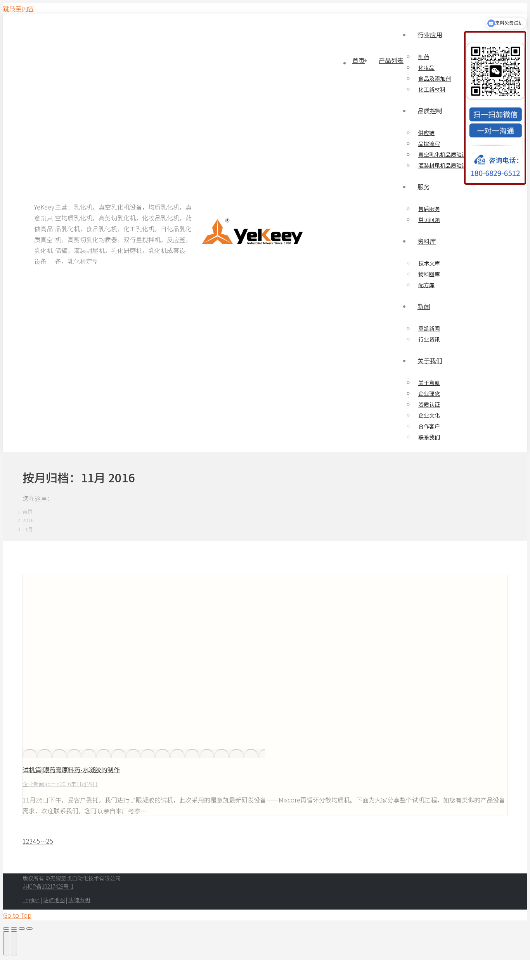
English (31, 900)
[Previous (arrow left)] (6, 943)
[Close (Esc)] (6, 928)
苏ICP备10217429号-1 (48, 886)
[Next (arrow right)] (14, 943)
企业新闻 (33, 784)
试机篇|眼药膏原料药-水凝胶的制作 (71, 769)
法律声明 (79, 900)
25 (49, 841)
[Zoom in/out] (29, 928)
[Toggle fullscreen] (22, 928)
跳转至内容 (18, 8)
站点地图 (54, 900)
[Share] (14, 928)
